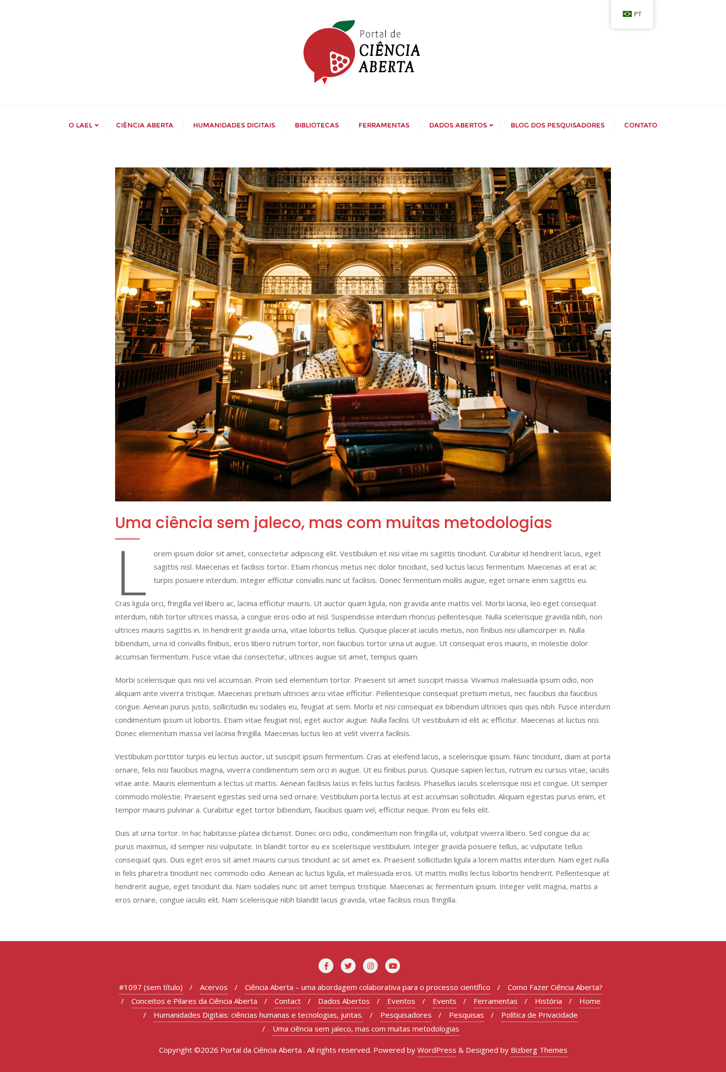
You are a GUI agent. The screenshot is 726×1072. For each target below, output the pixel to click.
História (548, 1001)
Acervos (214, 987)
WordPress (436, 1050)
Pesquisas (466, 1015)
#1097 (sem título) (151, 987)
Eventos (401, 1001)
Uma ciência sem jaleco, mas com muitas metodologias (366, 1028)
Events (444, 1001)
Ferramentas (496, 1001)
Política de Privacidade (539, 1015)
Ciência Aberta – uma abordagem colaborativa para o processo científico (367, 987)
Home (590, 1001)
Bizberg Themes (539, 1050)
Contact (288, 1001)
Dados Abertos (344, 1001)
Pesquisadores (406, 1015)
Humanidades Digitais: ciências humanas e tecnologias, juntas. (258, 1015)
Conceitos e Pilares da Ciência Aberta (194, 1001)
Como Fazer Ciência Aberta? (555, 987)
